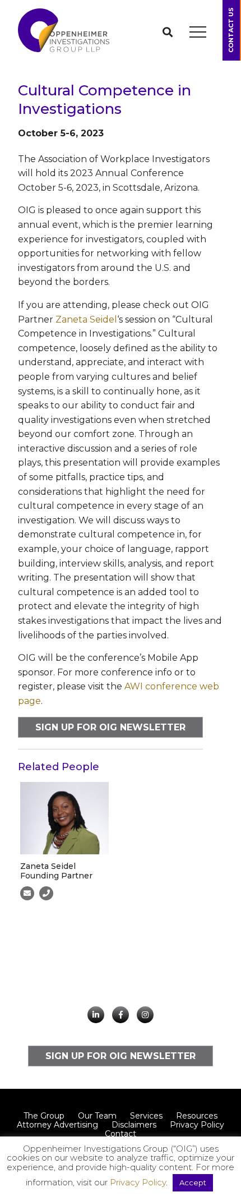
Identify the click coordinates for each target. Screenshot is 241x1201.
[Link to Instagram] (145, 1014)
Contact (120, 1134)
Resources (196, 1116)
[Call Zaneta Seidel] (46, 893)
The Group (44, 1116)
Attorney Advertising (57, 1125)
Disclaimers (134, 1125)
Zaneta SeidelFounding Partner (56, 871)
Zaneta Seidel (86, 319)
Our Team (97, 1116)
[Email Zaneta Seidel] (27, 893)
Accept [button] (192, 1182)
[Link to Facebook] (120, 1014)
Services (146, 1116)
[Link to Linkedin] (95, 1014)
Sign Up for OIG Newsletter (110, 727)
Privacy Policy (197, 1125)
